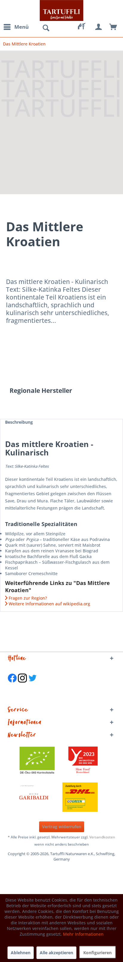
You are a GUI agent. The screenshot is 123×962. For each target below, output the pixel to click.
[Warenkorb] (113, 27)
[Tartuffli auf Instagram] (22, 685)
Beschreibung (19, 422)
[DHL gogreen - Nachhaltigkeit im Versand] (83, 797)
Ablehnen (20, 952)
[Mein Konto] (99, 27)
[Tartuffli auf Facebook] (12, 685)
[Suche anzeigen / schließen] (46, 28)
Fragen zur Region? (27, 598)
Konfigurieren (97, 952)
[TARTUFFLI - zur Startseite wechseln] (61, 10)
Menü (21, 26)
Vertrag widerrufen (61, 826)
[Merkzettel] (84, 27)
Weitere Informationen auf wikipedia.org (48, 604)
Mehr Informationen (83, 934)
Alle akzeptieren (56, 952)
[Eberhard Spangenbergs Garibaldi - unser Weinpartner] (47, 797)
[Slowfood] (83, 761)
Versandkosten (102, 837)
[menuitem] (16, 27)
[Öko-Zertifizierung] (40, 761)
